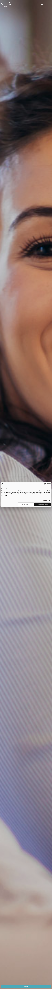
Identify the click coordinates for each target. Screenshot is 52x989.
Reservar (26, 986)
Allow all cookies (42, 504)
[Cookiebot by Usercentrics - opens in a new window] (45, 484)
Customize (25, 504)
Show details (45, 500)
